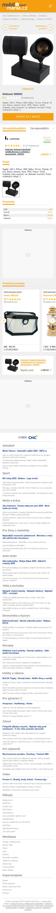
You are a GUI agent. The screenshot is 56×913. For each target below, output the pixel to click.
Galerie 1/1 (28, 88)
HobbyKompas (8, 819)
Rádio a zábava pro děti (11, 886)
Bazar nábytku (8, 870)
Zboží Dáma (7, 809)
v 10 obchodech (11, 349)
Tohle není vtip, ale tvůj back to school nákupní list (21, 708)
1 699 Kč (45, 154)
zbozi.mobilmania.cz (11, 16)
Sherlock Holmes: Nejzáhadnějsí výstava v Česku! (21, 787)
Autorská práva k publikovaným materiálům (27, 903)
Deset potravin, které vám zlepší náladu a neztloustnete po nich (26, 738)
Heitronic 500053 (12, 94)
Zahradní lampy (27, 19)
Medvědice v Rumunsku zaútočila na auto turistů (20, 790)
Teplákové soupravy (10, 861)
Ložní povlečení (8, 867)
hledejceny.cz (7, 800)
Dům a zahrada (29, 16)
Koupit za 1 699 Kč (28, 116)
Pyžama (5, 854)
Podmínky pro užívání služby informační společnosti (27, 905)
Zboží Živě (6, 803)
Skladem (47, 142)
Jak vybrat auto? (8, 831)
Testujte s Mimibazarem (11, 842)
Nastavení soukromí (33, 908)
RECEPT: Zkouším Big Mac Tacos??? (16, 716)
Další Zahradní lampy (13, 292)
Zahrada (42, 16)
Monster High (7, 845)
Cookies (21, 908)
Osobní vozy (7, 806)
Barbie (4, 848)
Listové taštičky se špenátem (13, 545)
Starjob (5, 880)
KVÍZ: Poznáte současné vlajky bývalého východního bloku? (25, 693)
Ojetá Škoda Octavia (10, 828)
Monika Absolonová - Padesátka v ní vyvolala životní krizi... (24, 542)
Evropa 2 (5, 893)
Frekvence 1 (7, 890)
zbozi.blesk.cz (7, 813)
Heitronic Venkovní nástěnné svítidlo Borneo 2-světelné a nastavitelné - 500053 (17, 151)
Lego (4, 851)
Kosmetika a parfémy (10, 857)
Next (52, 320)
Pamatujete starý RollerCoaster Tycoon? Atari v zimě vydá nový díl (27, 769)
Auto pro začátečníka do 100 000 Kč (16, 822)
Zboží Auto (6, 825)
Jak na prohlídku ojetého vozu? (14, 816)
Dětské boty (7, 864)
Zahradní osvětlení (10, 19)
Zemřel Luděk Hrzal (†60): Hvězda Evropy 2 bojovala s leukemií (26, 783)
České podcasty (8, 883)
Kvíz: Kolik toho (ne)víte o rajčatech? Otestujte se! (21, 663)
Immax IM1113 (11, 295)
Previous (3, 320)
